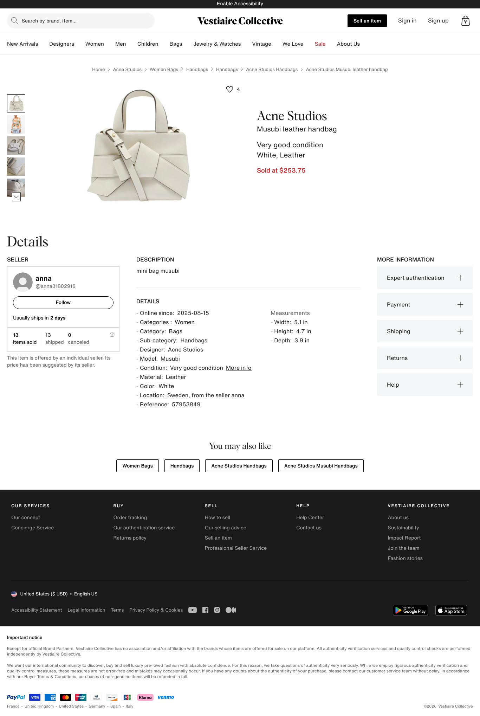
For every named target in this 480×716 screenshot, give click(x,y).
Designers (61, 44)
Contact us (309, 527)
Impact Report (404, 538)
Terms (117, 610)
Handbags (197, 69)
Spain (115, 706)
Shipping (398, 331)
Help (393, 384)
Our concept (25, 517)
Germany (97, 706)
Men (120, 44)
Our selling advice (225, 527)
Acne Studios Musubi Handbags (321, 466)
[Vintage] (277, 44)
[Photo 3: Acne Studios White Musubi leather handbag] (16, 145)
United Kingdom (39, 706)
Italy (130, 706)
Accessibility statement (36, 610)
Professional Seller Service (236, 548)
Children (147, 44)
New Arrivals (22, 44)
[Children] (164, 44)
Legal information (86, 610)
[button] (466, 21)
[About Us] (365, 44)
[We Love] (309, 44)
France (13, 706)
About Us (348, 44)
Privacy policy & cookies (156, 610)
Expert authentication (416, 277)
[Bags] (187, 44)
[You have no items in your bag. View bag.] (466, 21)
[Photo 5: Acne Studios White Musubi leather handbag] (16, 188)
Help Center (310, 517)
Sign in (407, 20)
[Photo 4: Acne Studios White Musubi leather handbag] (16, 166)
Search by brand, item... (49, 20)
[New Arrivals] (43, 44)
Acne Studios (127, 69)
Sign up (438, 20)
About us (398, 517)
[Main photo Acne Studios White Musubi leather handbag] (16, 103)
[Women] (109, 44)
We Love (293, 44)
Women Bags (164, 69)
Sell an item (367, 20)
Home (98, 69)
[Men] (132, 44)
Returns (397, 358)
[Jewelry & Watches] (246, 44)
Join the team (404, 548)
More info (239, 367)
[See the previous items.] (16, 94)
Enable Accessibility (240, 3)
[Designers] (80, 44)
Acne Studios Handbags (272, 69)
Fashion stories (405, 558)
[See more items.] (16, 197)
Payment (398, 304)
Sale (320, 44)
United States (71, 706)
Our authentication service (144, 527)
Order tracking (130, 517)
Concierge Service (32, 527)
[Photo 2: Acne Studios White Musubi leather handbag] (16, 124)
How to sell (217, 517)
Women (94, 44)
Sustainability (403, 527)
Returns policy (129, 538)
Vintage (261, 44)
